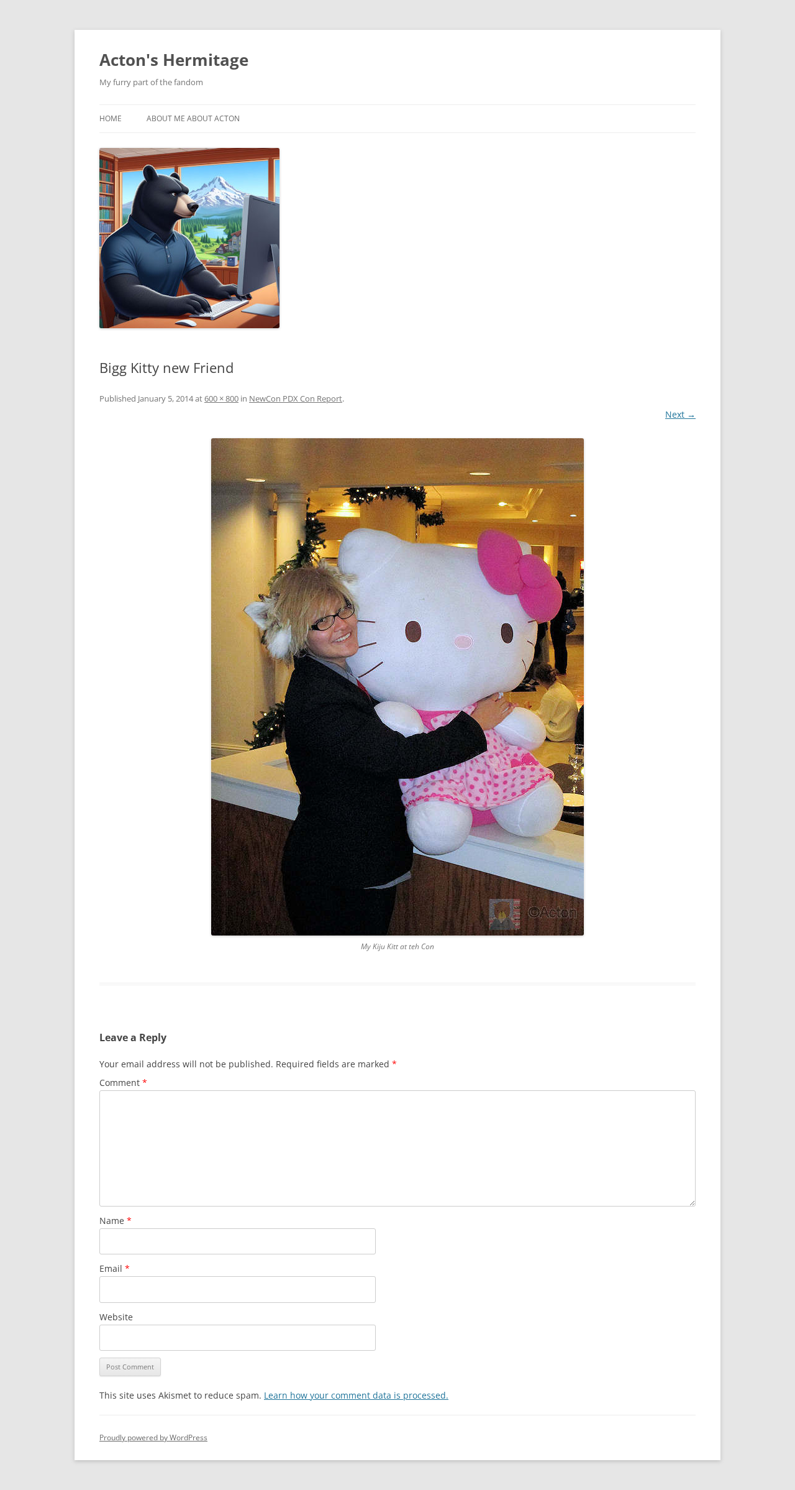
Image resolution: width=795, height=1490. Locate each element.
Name (115, 1220)
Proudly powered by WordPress (153, 1437)
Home (110, 118)
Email (114, 1268)
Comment (123, 1082)
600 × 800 (221, 398)
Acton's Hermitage (173, 59)
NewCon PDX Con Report (295, 398)
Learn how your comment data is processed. (356, 1395)
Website (116, 1317)
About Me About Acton (193, 118)
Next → (680, 414)
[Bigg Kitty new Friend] (397, 687)
